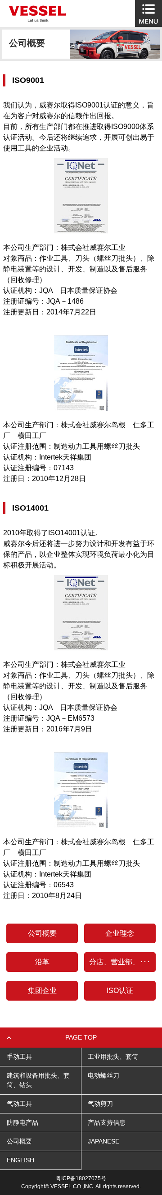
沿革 (42, 962)
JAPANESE (103, 1141)
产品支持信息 (107, 1122)
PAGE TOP (81, 1037)
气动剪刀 (100, 1103)
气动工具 (19, 1103)
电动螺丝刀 (103, 1075)
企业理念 (119, 933)
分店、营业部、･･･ (119, 962)
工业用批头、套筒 (113, 1056)
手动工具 (19, 1056)
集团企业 (42, 990)
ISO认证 (120, 990)
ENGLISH (20, 1160)
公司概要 (42, 933)
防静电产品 (22, 1122)
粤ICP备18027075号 (81, 1178)
